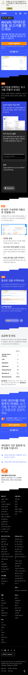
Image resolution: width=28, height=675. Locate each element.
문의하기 (14, 478)
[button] (16, 13)
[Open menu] (25, 13)
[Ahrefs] (5, 13)
